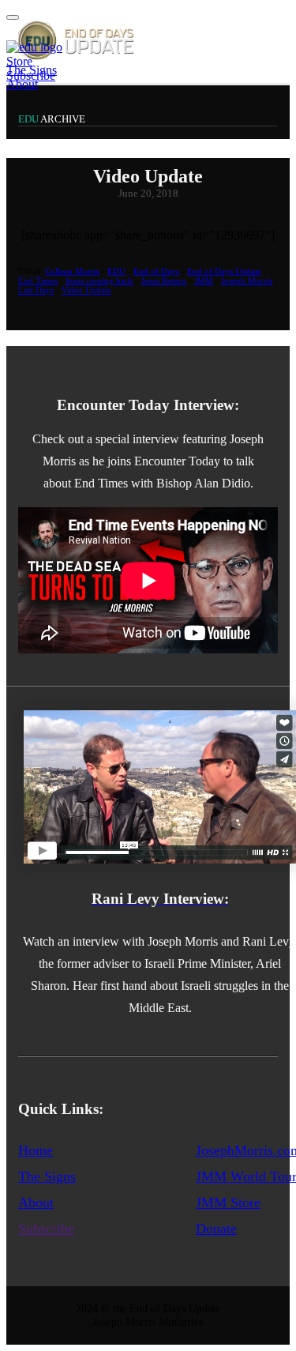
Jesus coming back (99, 280)
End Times (38, 280)
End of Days (156, 271)
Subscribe (30, 75)
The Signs (47, 1176)
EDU (116, 271)
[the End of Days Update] (69, 55)
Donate (216, 1228)
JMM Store (228, 1202)
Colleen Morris (72, 271)
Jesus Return (163, 280)
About (22, 84)
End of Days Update (224, 271)
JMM (203, 280)
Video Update (86, 290)
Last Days (36, 290)
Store (19, 61)
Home (35, 1150)
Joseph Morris (246, 280)
